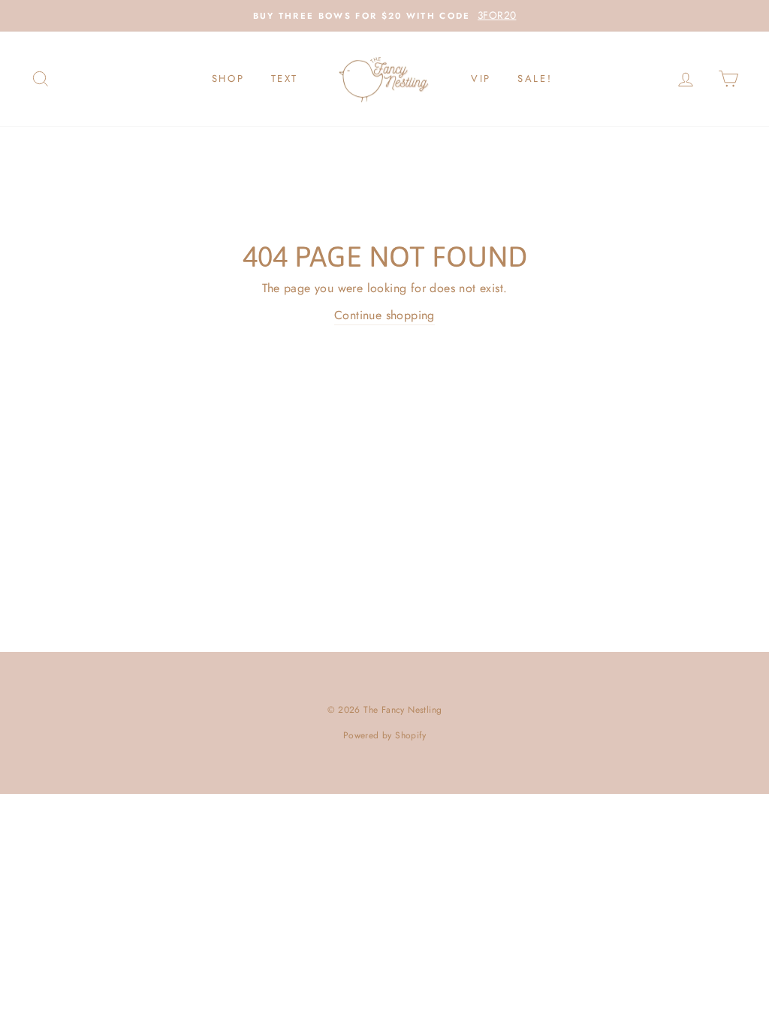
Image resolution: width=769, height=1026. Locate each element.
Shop (228, 78)
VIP (481, 78)
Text (284, 78)
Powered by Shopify (384, 735)
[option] (384, 16)
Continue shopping (384, 315)
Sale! (534, 78)
